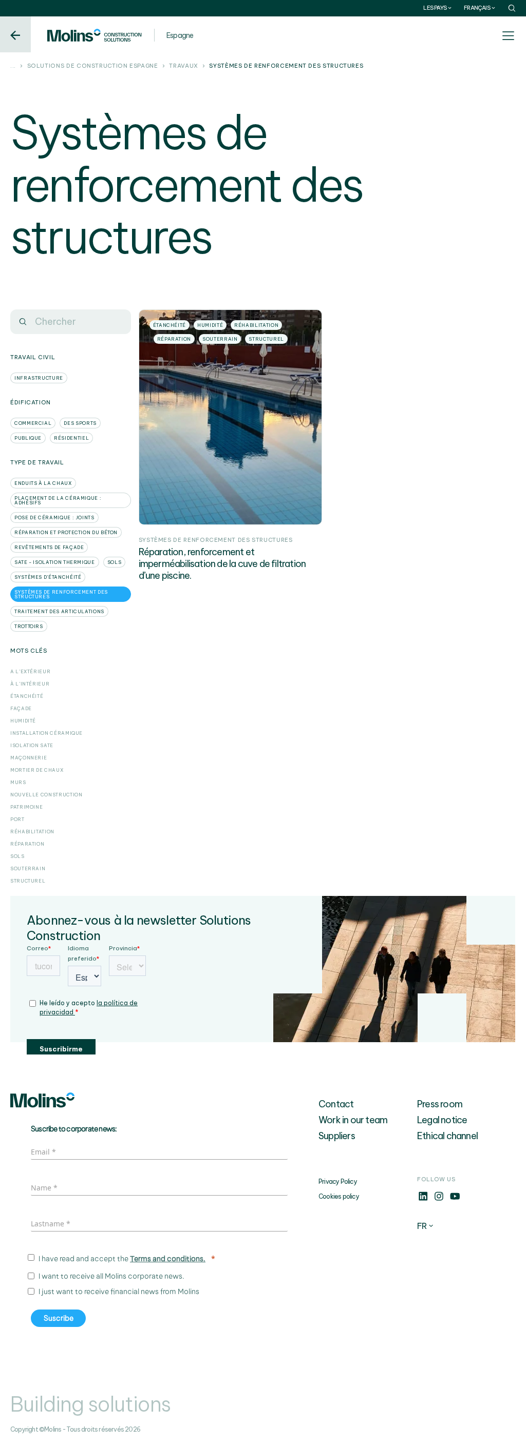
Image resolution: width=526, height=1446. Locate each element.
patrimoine (26, 807)
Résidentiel (71, 438)
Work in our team (352, 1120)
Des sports (80, 423)
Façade (21, 708)
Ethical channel (447, 1136)
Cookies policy (338, 1196)
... (13, 66)
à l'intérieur (29, 684)
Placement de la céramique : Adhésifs (57, 500)
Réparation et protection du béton (66, 532)
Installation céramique (46, 733)
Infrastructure (38, 378)
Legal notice (442, 1120)
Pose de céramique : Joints (54, 517)
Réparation (27, 844)
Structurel (27, 881)
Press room (439, 1104)
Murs (18, 782)
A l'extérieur (30, 671)
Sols (17, 856)
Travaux (183, 66)
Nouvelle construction (46, 794)
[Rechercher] (22, 321)
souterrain (27, 868)
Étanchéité (26, 696)
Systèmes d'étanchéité (47, 577)
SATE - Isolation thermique (54, 562)
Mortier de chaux (36, 770)
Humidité (23, 721)
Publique (28, 438)
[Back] (15, 34)
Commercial (32, 423)
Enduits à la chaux (43, 483)
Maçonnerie (28, 757)
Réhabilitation (32, 831)
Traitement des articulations (59, 611)
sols (114, 562)
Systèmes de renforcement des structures (61, 594)
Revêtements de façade (49, 547)
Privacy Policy (337, 1181)
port (17, 819)
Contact (335, 1104)
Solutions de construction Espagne (92, 66)
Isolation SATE (31, 745)
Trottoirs (28, 626)
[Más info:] (423, 1199)
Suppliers (336, 1136)
